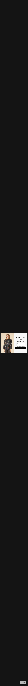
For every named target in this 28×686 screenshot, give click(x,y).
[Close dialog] (26, 333)
